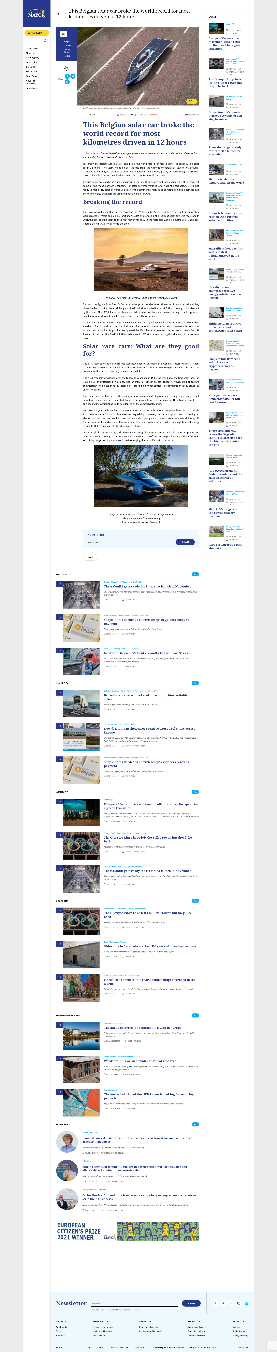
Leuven (68, 45)
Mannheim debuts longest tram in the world (226, 180)
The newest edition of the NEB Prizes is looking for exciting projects (149, 1096)
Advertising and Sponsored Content (168, 1347)
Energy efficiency (67, 51)
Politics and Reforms (102, 1331)
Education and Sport (197, 1331)
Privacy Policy (141, 1347)
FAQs (101, 1347)
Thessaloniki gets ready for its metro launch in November (147, 586)
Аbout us (30, 53)
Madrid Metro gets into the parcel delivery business (224, 513)
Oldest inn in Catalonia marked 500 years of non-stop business (150, 946)
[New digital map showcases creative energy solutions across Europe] (81, 737)
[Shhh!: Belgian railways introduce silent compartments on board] (216, 312)
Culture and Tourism (197, 1327)
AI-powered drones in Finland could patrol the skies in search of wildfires (225, 476)
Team (58, 1331)
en (63, 34)
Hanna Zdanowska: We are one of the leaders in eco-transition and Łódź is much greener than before (137, 1139)
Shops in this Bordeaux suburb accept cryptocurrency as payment (146, 622)
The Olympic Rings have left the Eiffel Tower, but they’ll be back (148, 839)
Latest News (32, 48)
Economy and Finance (103, 1327)
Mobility (68, 56)
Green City (31, 66)
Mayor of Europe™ (30, 82)
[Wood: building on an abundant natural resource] (81, 1069)
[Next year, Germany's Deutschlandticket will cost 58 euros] (81, 661)
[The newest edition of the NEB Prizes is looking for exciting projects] (81, 1102)
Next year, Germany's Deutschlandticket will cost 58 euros (148, 653)
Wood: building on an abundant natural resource (140, 1061)
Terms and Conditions (119, 1347)
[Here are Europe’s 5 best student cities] (216, 531)
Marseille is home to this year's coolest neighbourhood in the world (149, 982)
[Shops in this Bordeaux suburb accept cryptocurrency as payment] (81, 628)
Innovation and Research (150, 1331)
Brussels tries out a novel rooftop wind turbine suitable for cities (148, 697)
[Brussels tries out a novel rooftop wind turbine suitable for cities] (81, 703)
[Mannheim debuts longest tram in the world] (216, 169)
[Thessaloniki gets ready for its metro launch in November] (81, 594)
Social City (31, 71)
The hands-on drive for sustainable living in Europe (142, 1028)
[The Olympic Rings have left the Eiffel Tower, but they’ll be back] (81, 846)
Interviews (31, 88)
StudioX (245, 1347)
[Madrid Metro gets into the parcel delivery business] (216, 496)
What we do (61, 1327)
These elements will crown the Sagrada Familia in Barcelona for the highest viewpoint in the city (226, 437)
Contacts (60, 1335)
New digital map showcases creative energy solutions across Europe (149, 730)
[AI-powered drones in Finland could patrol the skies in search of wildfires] (216, 460)
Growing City (32, 57)
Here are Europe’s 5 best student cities (225, 546)
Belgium (68, 41)
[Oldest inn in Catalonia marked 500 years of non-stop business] (81, 954)
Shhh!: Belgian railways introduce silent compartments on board (225, 327)
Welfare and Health (196, 1335)
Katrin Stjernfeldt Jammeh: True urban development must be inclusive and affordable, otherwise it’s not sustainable (134, 1168)
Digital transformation (149, 1327)
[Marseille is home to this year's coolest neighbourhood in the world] (81, 988)
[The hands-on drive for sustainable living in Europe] (81, 1036)
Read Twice (32, 76)
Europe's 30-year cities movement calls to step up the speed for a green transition (151, 806)
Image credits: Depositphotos (203, 1347)
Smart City (31, 62)
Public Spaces (239, 1331)
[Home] (57, 13)
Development (99, 1335)
